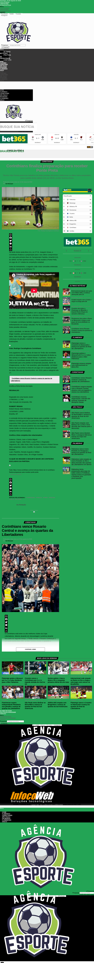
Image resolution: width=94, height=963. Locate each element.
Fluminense (4, 69)
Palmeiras (3, 67)
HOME (1, 61)
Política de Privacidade (5, 56)
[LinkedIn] (34, 246)
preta (12, 499)
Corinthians (4, 64)
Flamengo (3, 63)
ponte (46, 497)
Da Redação (9, 183)
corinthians (31, 497)
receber (18, 499)
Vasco (2, 70)
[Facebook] (34, 237)
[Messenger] (34, 243)
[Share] (34, 249)
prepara (52, 497)
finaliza (39, 497)
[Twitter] (34, 240)
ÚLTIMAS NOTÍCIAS (5, 5)
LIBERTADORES (4, 3)
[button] (28, 6)
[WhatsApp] (34, 234)
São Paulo (3, 66)
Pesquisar (4, 45)
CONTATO (2, 12)
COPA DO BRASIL (5, 2)
